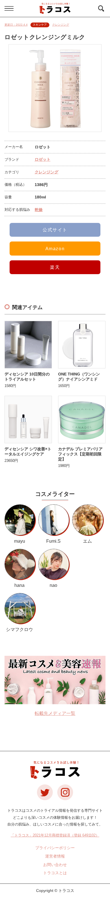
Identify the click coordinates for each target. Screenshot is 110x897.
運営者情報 (55, 856)
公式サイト (55, 229)
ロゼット (42, 159)
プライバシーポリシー (55, 847)
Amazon (55, 248)
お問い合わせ (55, 864)
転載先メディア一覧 (55, 713)
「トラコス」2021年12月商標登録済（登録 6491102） (55, 835)
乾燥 (39, 209)
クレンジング (60, 24)
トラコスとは (55, 873)
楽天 (55, 267)
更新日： (16, 24)
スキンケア (40, 24)
